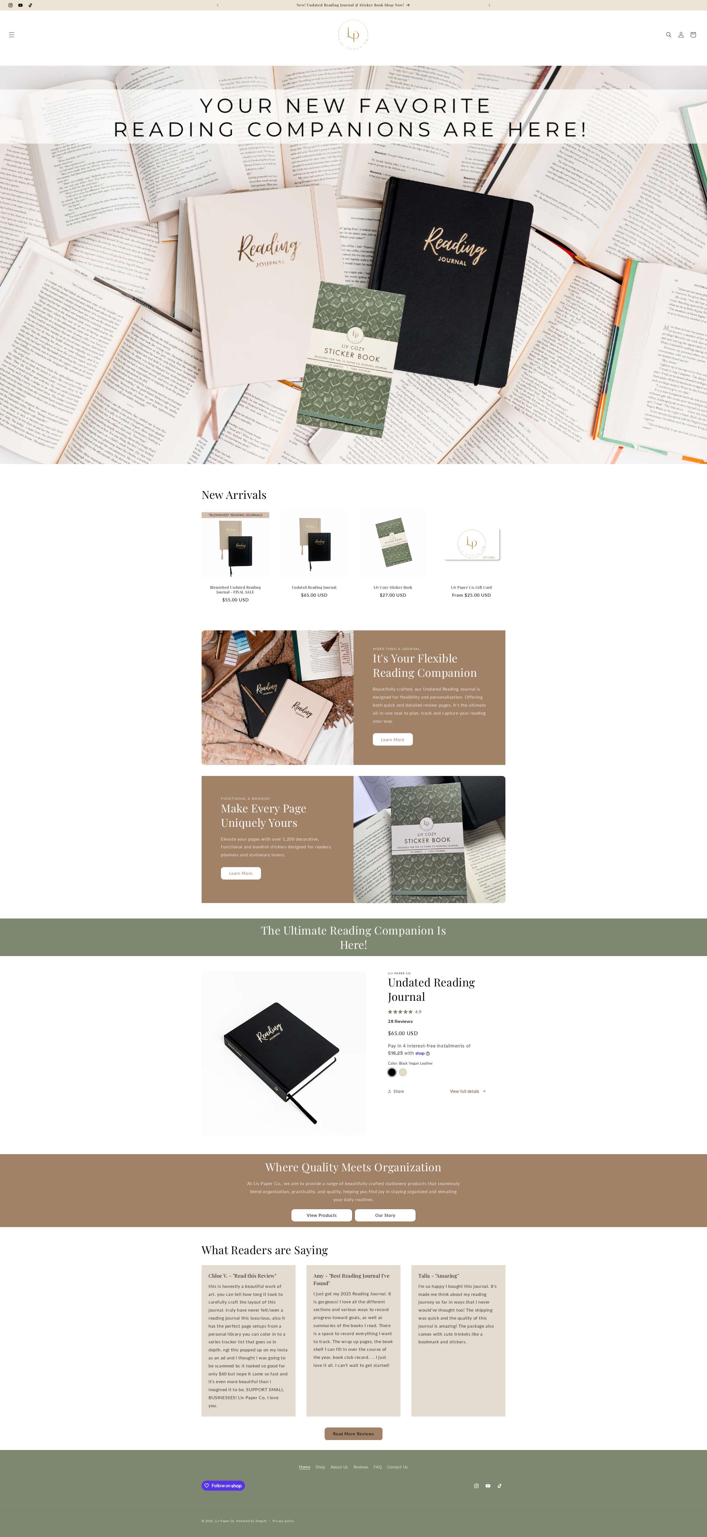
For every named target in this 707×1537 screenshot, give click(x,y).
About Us (339, 1467)
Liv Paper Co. (225, 1521)
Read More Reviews (353, 1433)
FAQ (378, 1467)
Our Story (385, 1215)
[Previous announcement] (218, 5)
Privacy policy (283, 1521)
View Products (322, 1215)
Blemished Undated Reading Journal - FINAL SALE (235, 589)
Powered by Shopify (251, 1521)
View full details (464, 1091)
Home (304, 1467)
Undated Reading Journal (314, 587)
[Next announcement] (489, 5)
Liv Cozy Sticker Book (393, 587)
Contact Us (397, 1467)
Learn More (393, 739)
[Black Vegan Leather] (392, 1072)
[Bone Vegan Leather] (403, 1072)
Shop (320, 1467)
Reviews (361, 1467)
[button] (12, 35)
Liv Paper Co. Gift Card (471, 587)
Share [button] (399, 1091)
